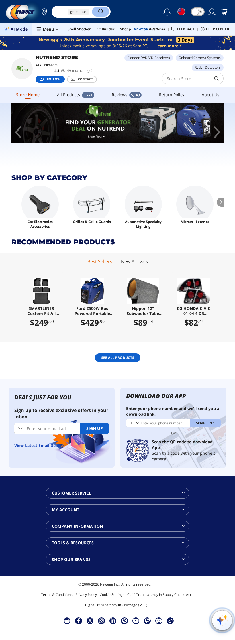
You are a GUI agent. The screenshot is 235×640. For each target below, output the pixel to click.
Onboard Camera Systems (200, 57)
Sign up (94, 428)
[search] (216, 78)
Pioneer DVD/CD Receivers (148, 57)
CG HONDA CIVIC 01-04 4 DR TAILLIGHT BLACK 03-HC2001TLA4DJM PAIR (193, 311)
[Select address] (43, 11)
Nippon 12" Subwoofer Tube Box (143, 311)
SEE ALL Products (117, 357)
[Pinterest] (124, 620)
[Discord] (159, 620)
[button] (43, 11)
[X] (90, 620)
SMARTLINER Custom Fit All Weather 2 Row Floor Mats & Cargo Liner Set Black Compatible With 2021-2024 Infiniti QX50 (41, 311)
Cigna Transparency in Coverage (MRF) (116, 604)
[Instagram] (101, 620)
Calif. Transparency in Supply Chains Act (159, 594)
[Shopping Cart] (224, 11)
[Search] (100, 12)
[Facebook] (78, 620)
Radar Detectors (208, 67)
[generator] (117, 123)
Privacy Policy (86, 594)
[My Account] (212, 11)
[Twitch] (147, 620)
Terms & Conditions (57, 594)
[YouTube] (136, 620)
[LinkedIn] (113, 620)
